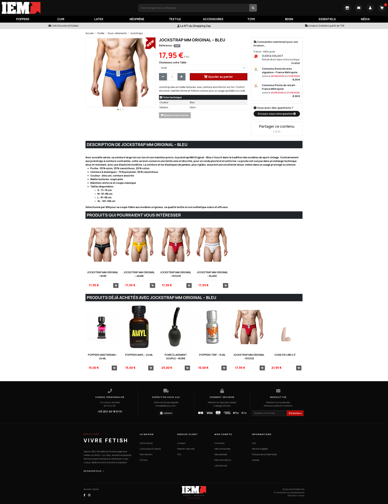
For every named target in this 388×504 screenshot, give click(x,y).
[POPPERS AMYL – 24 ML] (139, 327)
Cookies (255, 460)
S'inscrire (294, 413)
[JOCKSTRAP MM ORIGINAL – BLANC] (212, 244)
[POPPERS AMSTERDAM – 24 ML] (102, 327)
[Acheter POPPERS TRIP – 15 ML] (224, 368)
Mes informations (222, 460)
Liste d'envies (220, 465)
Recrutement (146, 454)
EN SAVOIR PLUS (92, 471)
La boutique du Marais (150, 448)
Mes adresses (220, 454)
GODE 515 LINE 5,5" (285, 354)
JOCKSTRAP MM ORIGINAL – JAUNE (139, 274)
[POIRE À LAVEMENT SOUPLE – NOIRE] (176, 327)
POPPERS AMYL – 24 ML (139, 354)
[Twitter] (276, 131)
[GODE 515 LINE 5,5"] (285, 327)
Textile (100, 33)
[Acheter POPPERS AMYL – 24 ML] (150, 368)
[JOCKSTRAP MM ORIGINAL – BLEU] (120, 72)
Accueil (89, 33)
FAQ (179, 454)
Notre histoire (146, 443)
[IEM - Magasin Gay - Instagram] (89, 495)
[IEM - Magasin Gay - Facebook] (84, 495)
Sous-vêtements (117, 33)
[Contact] (359, 8)
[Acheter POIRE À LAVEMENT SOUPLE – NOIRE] (187, 368)
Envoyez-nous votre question (275, 113)
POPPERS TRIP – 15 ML (212, 354)
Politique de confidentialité (264, 454)
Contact (144, 460)
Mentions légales (260, 448)
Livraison (181, 443)
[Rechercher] (253, 8)
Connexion (219, 443)
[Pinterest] (279, 131)
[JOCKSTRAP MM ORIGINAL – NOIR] (102, 244)
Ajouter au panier (220, 77)
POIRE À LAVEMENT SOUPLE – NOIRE (176, 356)
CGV (254, 443)
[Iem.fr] (64, 8)
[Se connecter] (370, 8)
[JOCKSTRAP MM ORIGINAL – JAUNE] (139, 244)
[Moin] (163, 76)
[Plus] (181, 76)
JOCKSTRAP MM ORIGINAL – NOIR (102, 274)
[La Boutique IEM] (347, 8)
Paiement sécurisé (185, 448)
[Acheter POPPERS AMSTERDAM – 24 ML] (114, 368)
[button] (118, 109)
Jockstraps (136, 33)
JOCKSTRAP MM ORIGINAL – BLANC (212, 274)
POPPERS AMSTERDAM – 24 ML (102, 356)
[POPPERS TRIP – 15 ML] (212, 327)
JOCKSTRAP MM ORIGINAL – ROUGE (175, 274)
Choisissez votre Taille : (173, 62)
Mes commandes (222, 448)
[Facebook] (274, 131)
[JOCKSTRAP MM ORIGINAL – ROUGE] (176, 244)
